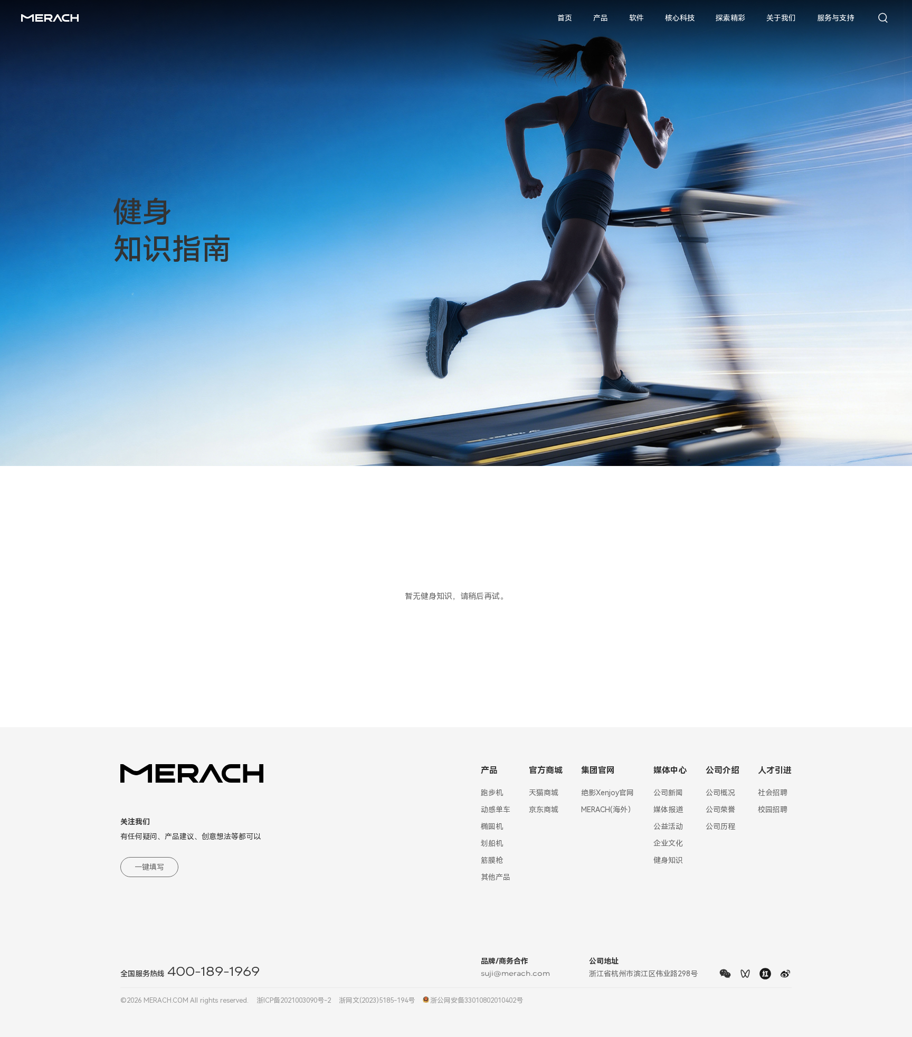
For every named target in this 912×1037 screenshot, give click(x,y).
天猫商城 (543, 792)
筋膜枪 (492, 860)
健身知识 (668, 860)
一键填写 (149, 867)
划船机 (492, 843)
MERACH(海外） (608, 809)
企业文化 (668, 843)
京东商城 (543, 809)
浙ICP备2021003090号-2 (293, 1000)
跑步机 (492, 792)
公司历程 (720, 826)
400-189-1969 (213, 972)
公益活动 (668, 826)
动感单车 (495, 809)
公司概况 (720, 792)
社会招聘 (772, 792)
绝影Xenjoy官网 (607, 792)
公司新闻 (668, 792)
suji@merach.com (515, 973)
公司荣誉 (720, 809)
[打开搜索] (883, 18)
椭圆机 (492, 826)
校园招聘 (772, 809)
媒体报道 (668, 809)
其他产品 (495, 877)
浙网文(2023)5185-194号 (377, 1000)
